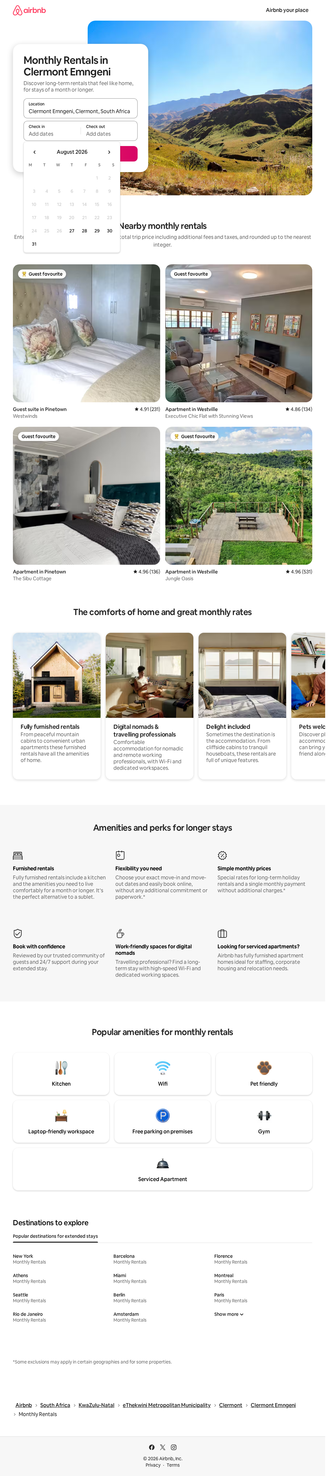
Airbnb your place (287, 10)
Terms (173, 1465)
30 (109, 231)
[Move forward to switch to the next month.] (109, 152)
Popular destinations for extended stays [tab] (55, 1236)
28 (84, 231)
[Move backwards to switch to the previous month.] (35, 152)
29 (97, 231)
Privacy (153, 1465)
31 (34, 244)
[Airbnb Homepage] (29, 10)
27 (71, 231)
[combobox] (80, 111)
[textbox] (52, 134)
